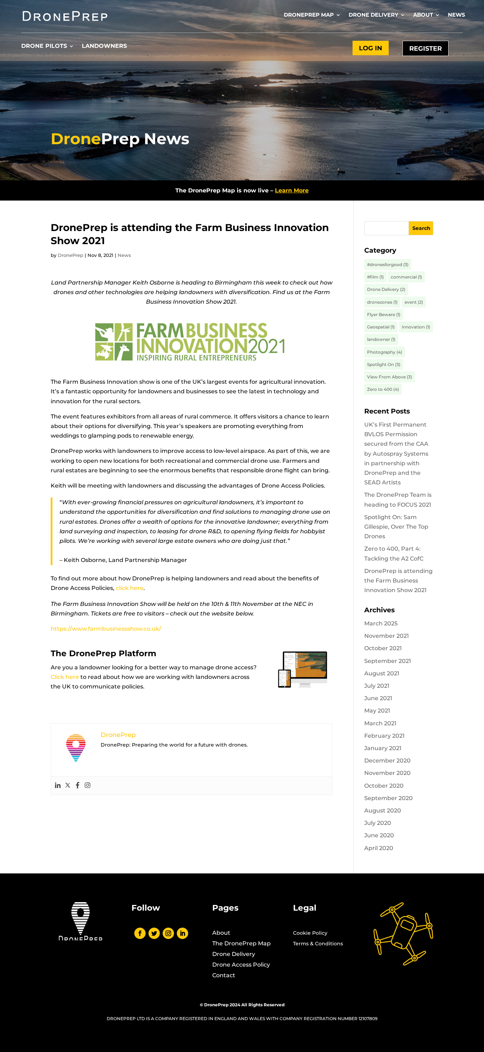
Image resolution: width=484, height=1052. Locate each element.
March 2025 (381, 623)
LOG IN (370, 48)
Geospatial (381, 327)
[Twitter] (67, 785)
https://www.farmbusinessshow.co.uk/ (106, 628)
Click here (65, 677)
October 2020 (384, 785)
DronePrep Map (309, 15)
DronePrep (70, 255)
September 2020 (388, 798)
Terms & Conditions (318, 944)
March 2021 (380, 723)
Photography (384, 352)
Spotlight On (383, 364)
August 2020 (382, 810)
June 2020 (379, 835)
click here (129, 588)
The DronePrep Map (241, 944)
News (456, 15)
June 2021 (378, 698)
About (423, 15)
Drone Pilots (44, 46)
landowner (381, 339)
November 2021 (386, 635)
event (414, 302)
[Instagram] (87, 785)
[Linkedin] (58, 785)
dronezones (382, 302)
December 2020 (387, 760)
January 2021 (382, 748)
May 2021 (377, 710)
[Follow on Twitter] (154, 933)
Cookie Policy (310, 933)
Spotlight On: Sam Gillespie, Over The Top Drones (396, 527)
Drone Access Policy (241, 965)
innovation (416, 327)
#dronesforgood (388, 264)
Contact (223, 976)
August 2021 (381, 673)
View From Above (389, 376)
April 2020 (378, 848)
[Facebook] (77, 785)
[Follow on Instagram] (168, 933)
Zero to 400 (383, 389)
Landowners (104, 46)
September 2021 (387, 661)
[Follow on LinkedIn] (182, 933)
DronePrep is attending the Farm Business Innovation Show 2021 (398, 580)
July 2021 (376, 685)
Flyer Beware (383, 314)
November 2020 (387, 773)
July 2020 (377, 823)
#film (375, 277)
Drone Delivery (373, 15)
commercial (406, 277)
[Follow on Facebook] (140, 933)
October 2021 (383, 648)
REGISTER (425, 48)
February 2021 (384, 735)
